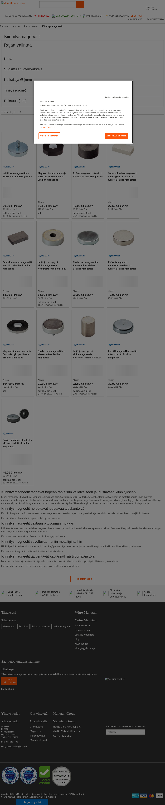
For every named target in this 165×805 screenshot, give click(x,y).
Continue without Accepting (117, 97)
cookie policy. (49, 127)
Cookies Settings (49, 136)
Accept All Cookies (116, 136)
